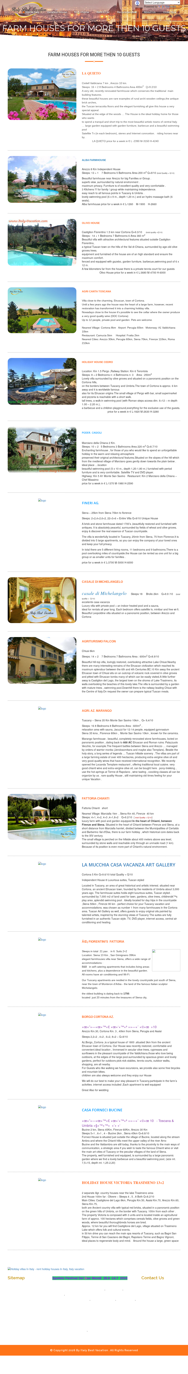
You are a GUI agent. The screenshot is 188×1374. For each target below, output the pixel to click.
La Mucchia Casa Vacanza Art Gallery (128, 864)
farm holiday (114, 1289)
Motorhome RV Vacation (74, 1299)
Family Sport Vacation (73, 1330)
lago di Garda (126, 1299)
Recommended (126, 12)
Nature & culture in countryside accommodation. (90, 1309)
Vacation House (57, 12)
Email (148, 1296)
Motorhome (81, 12)
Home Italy (32, 12)
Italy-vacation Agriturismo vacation (81, 1289)
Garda (69, 1294)
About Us (150, 12)
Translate (170, 6)
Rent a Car (103, 12)
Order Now (170, 12)
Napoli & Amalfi (62, 1304)
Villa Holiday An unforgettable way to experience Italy (94, 1325)
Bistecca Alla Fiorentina (103, 1330)
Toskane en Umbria (103, 1299)
